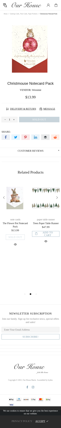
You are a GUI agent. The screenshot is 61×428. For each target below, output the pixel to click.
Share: (6, 131)
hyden (50, 380)
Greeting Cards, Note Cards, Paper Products (24, 14)
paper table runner (46, 219)
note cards (15, 219)
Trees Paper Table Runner (46, 223)
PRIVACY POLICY (22, 421)
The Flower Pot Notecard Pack (15, 225)
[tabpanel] (15, 217)
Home (6, 14)
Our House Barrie (26, 5)
